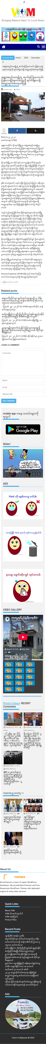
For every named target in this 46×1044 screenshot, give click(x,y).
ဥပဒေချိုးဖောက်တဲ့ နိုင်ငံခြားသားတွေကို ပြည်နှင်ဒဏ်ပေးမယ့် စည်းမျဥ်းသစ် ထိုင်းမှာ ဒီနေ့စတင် (22, 957)
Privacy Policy (10, 920)
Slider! (6, 444)
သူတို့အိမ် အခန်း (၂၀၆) (14, 936)
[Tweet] (35, 131)
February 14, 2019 (32, 727)
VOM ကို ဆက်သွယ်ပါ (14, 913)
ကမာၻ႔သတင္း (13, 793)
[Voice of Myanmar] (3, 46)
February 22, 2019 (12, 727)
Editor (18, 89)
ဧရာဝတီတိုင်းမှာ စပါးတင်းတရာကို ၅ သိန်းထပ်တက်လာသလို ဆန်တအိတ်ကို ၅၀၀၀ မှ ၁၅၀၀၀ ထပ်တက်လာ (22, 942)
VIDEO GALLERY (12, 609)
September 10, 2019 (13, 766)
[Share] (17, 131)
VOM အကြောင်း (11, 917)
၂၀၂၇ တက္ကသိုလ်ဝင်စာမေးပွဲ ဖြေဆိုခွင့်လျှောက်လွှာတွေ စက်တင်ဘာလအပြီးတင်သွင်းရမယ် (22, 975)
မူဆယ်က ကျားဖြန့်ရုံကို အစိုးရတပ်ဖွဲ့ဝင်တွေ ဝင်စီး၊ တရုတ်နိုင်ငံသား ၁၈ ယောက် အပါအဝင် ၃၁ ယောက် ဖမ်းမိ (22, 966)
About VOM (10, 910)
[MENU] (43, 46)
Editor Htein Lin (29, 730)
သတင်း (15, 282)
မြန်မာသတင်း (7, 282)
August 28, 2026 (13, 649)
